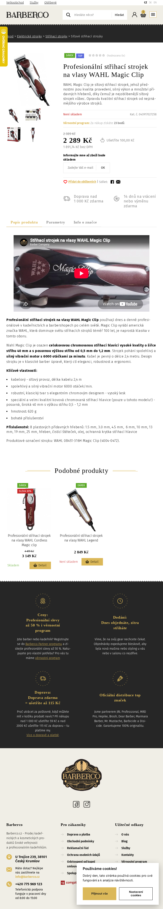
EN (155, 2)
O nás (125, 834)
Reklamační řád (78, 848)
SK (150, 2)
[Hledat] (68, 15)
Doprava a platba (78, 834)
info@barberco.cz (27, 877)
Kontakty (127, 855)
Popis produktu (24, 222)
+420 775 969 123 (28, 884)
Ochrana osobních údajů (83, 855)
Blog (124, 841)
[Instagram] (87, 804)
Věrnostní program (134, 862)
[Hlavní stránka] (34, 14)
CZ (145, 2)
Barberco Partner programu (43, 644)
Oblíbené (50, 2)
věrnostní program (47, 658)
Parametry (55, 222)
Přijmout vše (99, 893)
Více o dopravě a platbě (43, 735)
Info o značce (85, 222)
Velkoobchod (15, 2)
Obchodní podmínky (80, 841)
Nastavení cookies (136, 893)
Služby (34, 2)
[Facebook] (76, 804)
